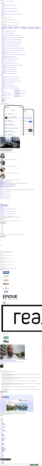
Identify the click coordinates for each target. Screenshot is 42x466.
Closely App (2, 451)
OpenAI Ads (2, 438)
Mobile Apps (2, 450)
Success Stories (2, 423)
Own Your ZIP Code (3, 439)
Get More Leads (1, 415)
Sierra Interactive (3, 444)
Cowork (2, 433)
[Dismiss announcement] (0, 1)
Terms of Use (2, 461)
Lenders (2, 420)
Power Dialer (2, 447)
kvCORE (2, 443)
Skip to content (1, 0)
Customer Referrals (3, 426)
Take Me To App (2, 135)
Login (2, 100)
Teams (2, 419)
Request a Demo (4, 100)
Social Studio (2, 449)
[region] (21, 465)
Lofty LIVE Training (3, 424)
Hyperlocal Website (3, 448)
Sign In (2, 98)
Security (2, 463)
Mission (2, 454)
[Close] (41, 465)
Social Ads (2, 440)
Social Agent (2, 435)
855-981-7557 (2, 429)
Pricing (2, 74)
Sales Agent (2, 434)
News (2, 455)
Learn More (1, 173)
